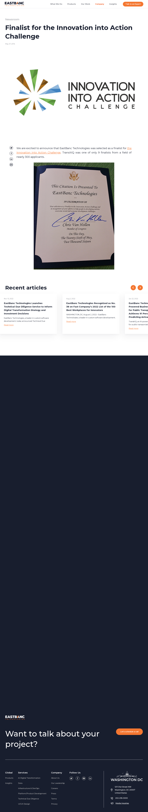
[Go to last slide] (133, 287)
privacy (54, 804)
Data (20, 783)
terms (54, 799)
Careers (54, 788)
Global (9, 772)
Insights (8, 783)
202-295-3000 (121, 798)
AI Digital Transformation (29, 778)
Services (23, 772)
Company (56, 772)
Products (9, 778)
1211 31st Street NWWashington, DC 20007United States (125, 790)
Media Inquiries (122, 803)
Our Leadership (58, 783)
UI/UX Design (24, 804)
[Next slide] (140, 287)
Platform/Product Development (32, 794)
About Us (55, 778)
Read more (9, 325)
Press (53, 794)
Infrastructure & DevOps (28, 788)
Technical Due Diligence (28, 799)
